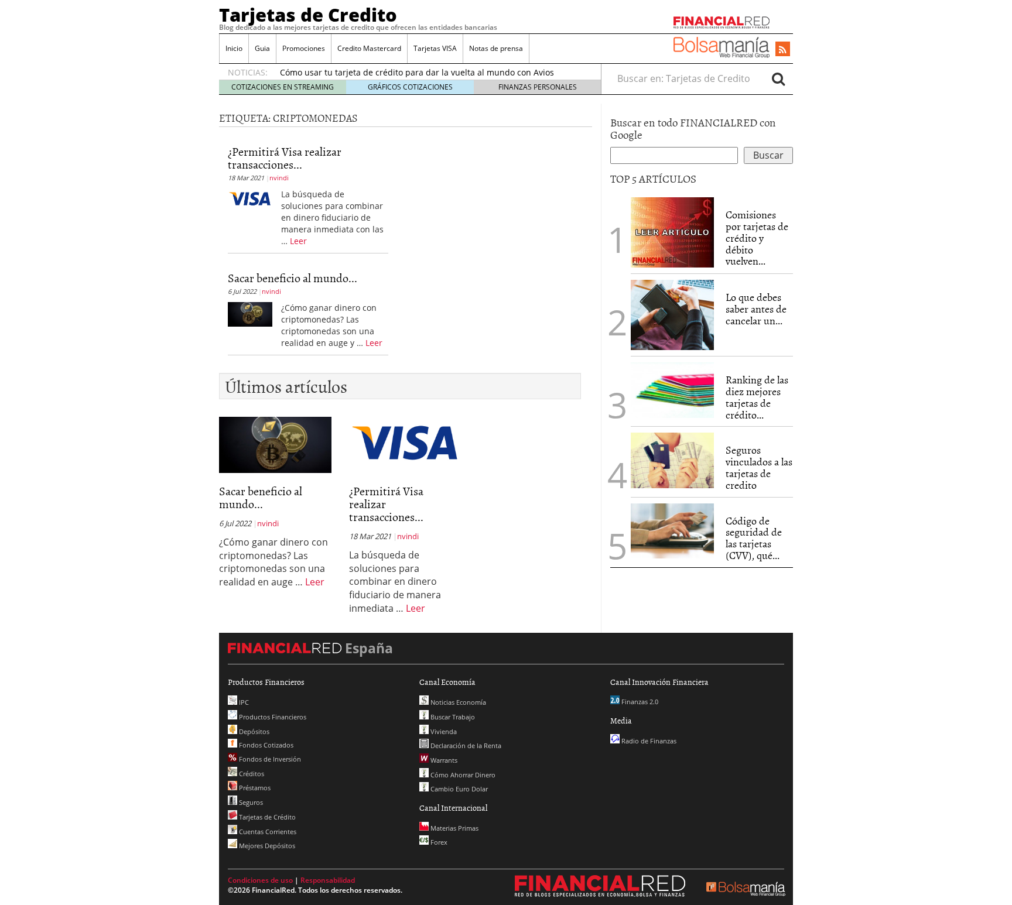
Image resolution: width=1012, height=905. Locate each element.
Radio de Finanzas (648, 740)
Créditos (250, 773)
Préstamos (254, 787)
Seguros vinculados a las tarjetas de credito (759, 467)
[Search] (778, 78)
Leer (298, 240)
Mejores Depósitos (266, 845)
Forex (438, 842)
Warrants (443, 760)
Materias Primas (453, 828)
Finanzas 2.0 (639, 701)
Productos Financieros (271, 716)
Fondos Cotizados (265, 745)
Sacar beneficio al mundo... (292, 277)
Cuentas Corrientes (266, 831)
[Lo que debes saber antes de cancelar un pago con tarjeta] (672, 313)
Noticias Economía (457, 702)
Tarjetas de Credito (308, 14)
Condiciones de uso (260, 880)
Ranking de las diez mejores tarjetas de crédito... (757, 397)
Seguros (250, 802)
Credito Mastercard (369, 48)
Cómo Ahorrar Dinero (462, 774)
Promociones (303, 48)
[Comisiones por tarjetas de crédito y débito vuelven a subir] (672, 231)
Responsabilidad (327, 880)
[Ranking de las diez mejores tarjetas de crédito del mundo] (672, 390)
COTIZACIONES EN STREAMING (282, 87)
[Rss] (783, 49)
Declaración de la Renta (465, 745)
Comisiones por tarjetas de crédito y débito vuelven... (757, 238)
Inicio (233, 48)
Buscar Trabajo (452, 716)
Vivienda (443, 731)
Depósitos (253, 731)
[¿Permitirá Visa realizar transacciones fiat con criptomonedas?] (250, 197)
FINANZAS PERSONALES (537, 87)
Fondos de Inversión (269, 759)
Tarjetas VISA (435, 48)
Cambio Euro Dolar (458, 788)
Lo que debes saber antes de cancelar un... (756, 308)
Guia (262, 48)
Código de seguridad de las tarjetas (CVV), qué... (754, 538)
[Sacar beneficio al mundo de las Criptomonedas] (250, 313)
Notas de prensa (496, 48)
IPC (243, 702)
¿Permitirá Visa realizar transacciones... (284, 157)
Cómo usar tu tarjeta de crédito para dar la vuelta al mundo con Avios (417, 72)
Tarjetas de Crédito (266, 817)
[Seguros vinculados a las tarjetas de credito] (672, 460)
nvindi (279, 177)
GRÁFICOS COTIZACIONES (410, 87)
